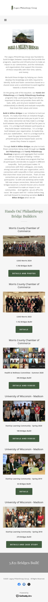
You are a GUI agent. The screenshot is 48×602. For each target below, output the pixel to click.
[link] (24, 8)
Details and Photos (24, 273)
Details (24, 329)
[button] (5, 20)
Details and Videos (24, 385)
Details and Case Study (24, 544)
